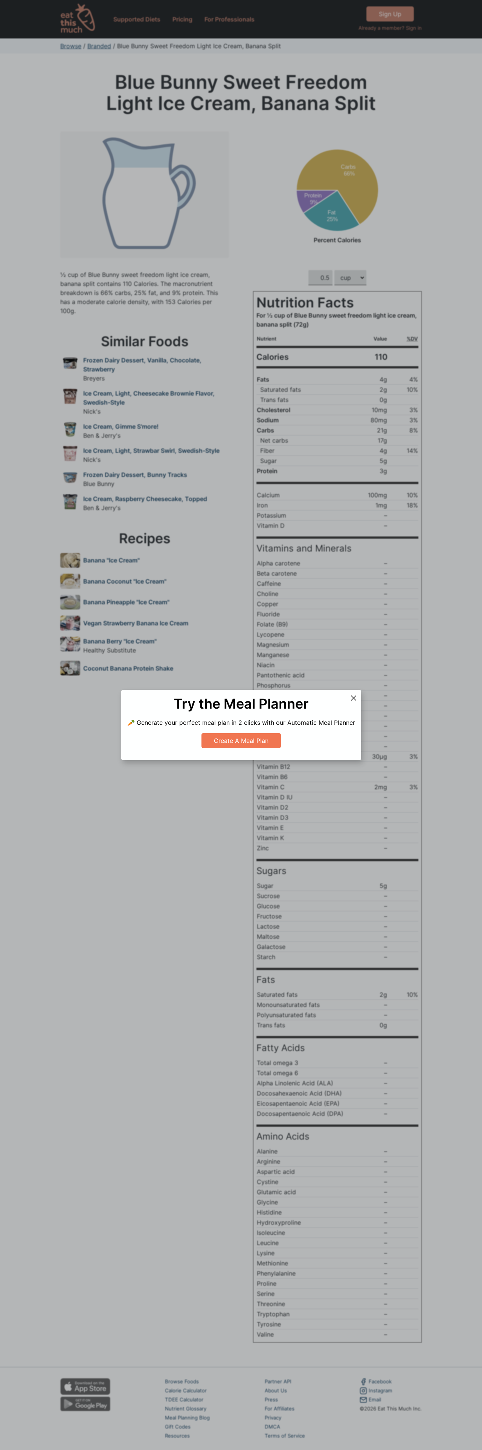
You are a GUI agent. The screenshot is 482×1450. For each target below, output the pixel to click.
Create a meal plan (241, 740)
